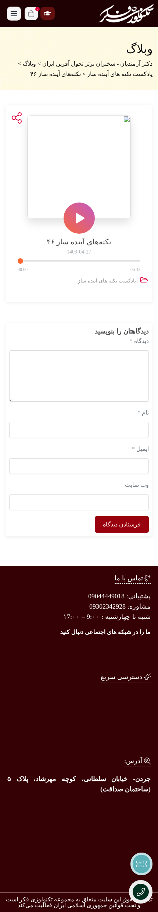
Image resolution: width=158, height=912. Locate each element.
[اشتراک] (15, 118)
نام (143, 412)
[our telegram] (116, 652)
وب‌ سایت (137, 485)
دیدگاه (139, 341)
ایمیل (140, 449)
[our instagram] (140, 652)
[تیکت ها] (141, 864)
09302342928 (107, 606)
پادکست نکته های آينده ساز (107, 281)
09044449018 (106, 596)
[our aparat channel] (91, 652)
